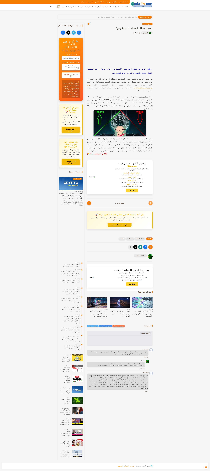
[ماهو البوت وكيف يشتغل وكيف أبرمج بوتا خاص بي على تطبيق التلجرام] (77, 357)
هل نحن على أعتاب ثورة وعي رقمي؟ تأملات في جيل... (117, 17)
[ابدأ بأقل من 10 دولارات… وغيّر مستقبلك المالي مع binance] (77, 453)
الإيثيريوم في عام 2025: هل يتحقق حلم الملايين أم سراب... (120, 313)
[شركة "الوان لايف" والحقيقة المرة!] (77, 442)
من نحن (108, 2)
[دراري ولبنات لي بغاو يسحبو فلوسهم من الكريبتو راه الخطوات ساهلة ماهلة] (77, 410)
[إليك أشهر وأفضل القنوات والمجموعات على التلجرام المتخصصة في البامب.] (77, 368)
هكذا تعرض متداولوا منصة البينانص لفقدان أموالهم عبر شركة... (70, 330)
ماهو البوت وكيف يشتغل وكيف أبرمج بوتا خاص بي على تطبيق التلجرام (65, 359)
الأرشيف (115, 2)
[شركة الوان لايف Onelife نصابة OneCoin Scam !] (77, 421)
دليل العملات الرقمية (76, 6)
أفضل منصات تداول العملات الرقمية (115, 6)
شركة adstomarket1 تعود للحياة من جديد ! (65, 433)
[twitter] (68, 32)
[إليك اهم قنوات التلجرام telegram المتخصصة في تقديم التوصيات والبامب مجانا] (77, 378)
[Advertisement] (120, 50)
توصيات (122, 238)
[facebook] (79, 32)
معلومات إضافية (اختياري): (71, 62)
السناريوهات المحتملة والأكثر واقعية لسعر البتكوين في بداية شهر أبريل (71, 320)
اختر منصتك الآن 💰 (70, 130)
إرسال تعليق (146, 333)
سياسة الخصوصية (123, 2)
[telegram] (74, 32)
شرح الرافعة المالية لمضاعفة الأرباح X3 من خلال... (72, 348)
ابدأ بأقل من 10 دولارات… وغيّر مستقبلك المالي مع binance (65, 455)
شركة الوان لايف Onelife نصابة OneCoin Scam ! (65, 423)
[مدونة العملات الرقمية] (141, 5)
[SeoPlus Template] (152, 466)
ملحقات (51, 6)
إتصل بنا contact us (87, 2)
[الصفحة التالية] (89, 203)
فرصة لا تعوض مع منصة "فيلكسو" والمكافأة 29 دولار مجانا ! (65, 402)
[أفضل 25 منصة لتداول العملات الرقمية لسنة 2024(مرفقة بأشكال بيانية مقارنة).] (77, 389)
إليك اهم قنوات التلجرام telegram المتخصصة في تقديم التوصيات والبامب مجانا (65, 380)
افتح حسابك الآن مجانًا (119, 225)
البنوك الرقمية (61, 6)
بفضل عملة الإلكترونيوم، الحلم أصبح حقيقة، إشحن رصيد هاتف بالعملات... (71, 339)
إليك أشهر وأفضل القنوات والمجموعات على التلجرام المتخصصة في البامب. (70, 273)
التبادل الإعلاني (99, 2)
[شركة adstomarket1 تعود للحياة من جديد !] (77, 432)
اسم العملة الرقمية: (73, 54)
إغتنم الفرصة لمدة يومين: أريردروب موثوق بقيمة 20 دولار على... (70, 300)
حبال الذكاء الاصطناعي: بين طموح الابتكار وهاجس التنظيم (143, 313)
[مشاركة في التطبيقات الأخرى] (130, 247)
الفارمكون (145, 33)
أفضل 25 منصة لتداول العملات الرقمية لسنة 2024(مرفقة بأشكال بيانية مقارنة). (71, 195)
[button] (145, 247)
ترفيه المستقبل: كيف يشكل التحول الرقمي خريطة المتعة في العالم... (98, 314)
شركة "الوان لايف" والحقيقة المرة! (65, 444)
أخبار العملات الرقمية (93, 6)
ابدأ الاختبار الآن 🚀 (70, 162)
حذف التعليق (142, 368)
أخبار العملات (147, 24)
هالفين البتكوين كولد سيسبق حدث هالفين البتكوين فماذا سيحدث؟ (70, 309)
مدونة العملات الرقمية (126, 466)
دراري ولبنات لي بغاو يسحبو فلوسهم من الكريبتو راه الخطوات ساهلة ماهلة (65, 412)
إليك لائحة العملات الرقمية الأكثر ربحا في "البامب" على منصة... (70, 282)
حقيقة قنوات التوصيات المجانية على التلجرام (71, 265)
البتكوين (130, 238)
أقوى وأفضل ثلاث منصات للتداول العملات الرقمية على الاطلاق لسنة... (71, 291)
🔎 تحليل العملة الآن (71, 75)
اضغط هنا (132, 190)
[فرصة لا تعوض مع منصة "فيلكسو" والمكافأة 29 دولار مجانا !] (77, 400)
